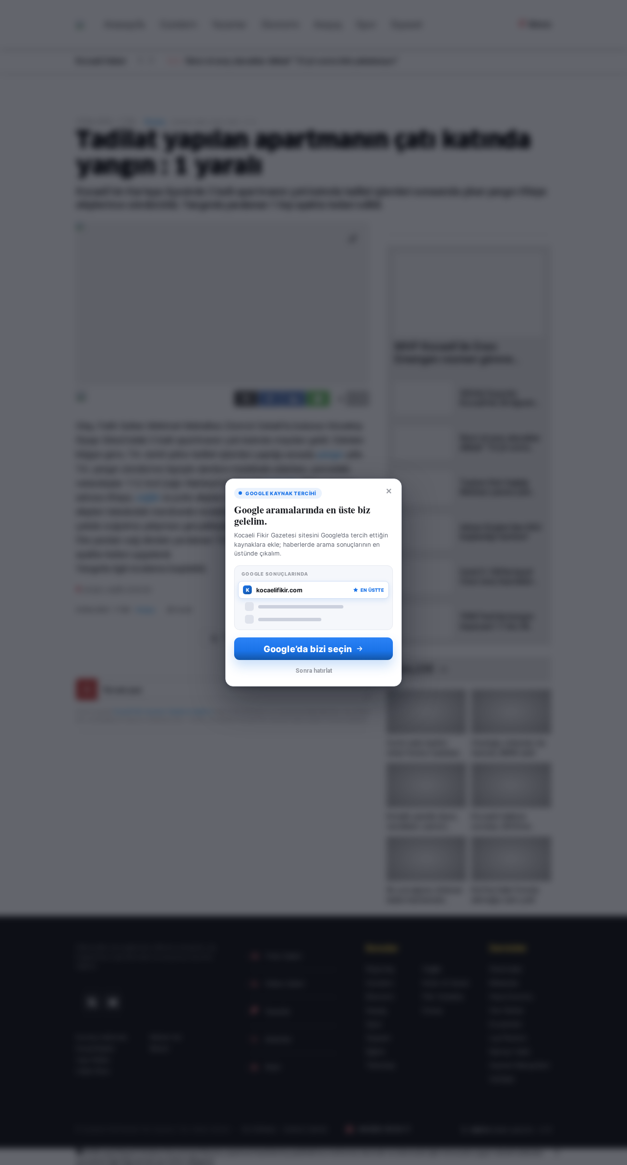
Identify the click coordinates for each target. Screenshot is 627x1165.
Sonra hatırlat (313, 670)
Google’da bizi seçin (308, 649)
